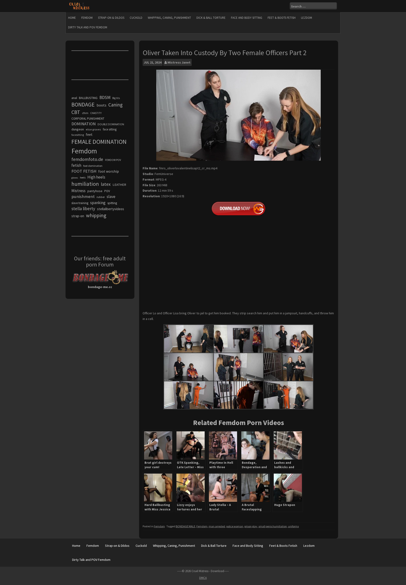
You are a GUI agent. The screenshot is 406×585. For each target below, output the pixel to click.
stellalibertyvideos (110, 209)
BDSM (104, 97)
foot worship (108, 171)
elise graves (93, 129)
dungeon (77, 129)
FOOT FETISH (83, 171)
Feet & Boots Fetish (282, 18)
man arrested (217, 526)
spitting (112, 203)
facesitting (77, 135)
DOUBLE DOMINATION (111, 124)
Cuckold (136, 18)
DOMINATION (83, 123)
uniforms (293, 526)
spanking (97, 202)
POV (107, 191)
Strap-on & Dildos (111, 18)
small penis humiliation (272, 526)
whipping (96, 215)
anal (74, 98)
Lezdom (306, 18)
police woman (234, 526)
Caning (115, 105)
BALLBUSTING (88, 98)
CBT (75, 112)
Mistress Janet (179, 62)
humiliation (85, 183)
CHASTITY (96, 113)
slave (111, 196)
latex (106, 184)
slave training (79, 203)
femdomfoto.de (87, 159)
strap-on (77, 216)
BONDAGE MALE (185, 526)
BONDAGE (83, 104)
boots (101, 105)
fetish (76, 165)
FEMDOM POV (113, 160)
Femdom (87, 18)
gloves (74, 177)
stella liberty (83, 208)
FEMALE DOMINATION (99, 141)
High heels (96, 177)
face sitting (110, 129)
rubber (101, 197)
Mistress (78, 190)
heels (83, 177)
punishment (83, 196)
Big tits (116, 98)
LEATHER (119, 184)
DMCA (203, 578)
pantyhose (94, 191)
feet (89, 134)
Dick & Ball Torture (211, 18)
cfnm (85, 113)
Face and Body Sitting (246, 18)
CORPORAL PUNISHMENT (87, 119)
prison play (250, 526)
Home (72, 18)
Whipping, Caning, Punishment (169, 18)
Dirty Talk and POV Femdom (87, 27)
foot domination (92, 165)
